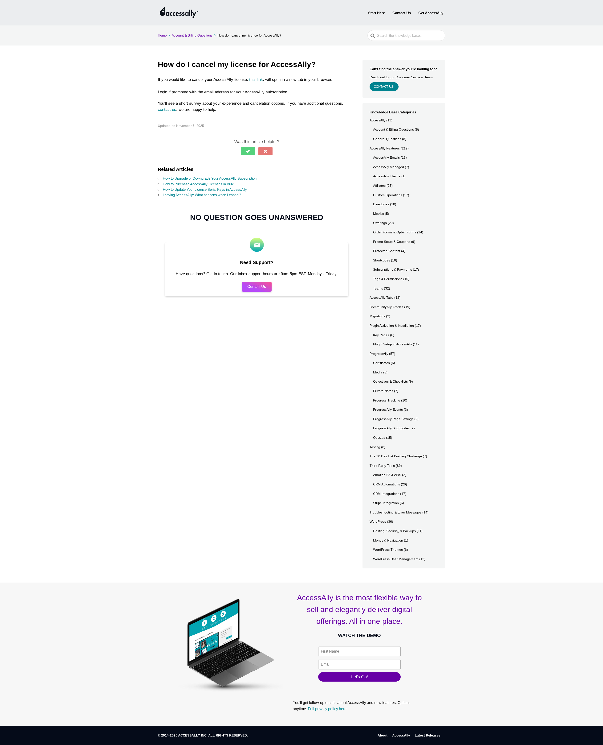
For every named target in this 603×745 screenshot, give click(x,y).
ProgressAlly (379, 354)
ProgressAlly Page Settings (393, 419)
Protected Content (386, 251)
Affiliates (379, 185)
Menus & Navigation (388, 540)
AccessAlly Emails (386, 157)
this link (256, 79)
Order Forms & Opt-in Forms (394, 232)
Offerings (380, 223)
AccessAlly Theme (386, 176)
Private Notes (383, 391)
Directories (381, 204)
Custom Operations (387, 195)
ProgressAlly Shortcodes (391, 428)
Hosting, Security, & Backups (394, 531)
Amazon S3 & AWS (387, 475)
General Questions (387, 139)
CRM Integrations (386, 494)
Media (377, 372)
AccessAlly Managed (388, 167)
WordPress (378, 521)
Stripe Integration (386, 503)
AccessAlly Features (385, 148)
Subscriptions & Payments (392, 269)
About (382, 735)
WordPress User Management (395, 559)
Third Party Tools (382, 466)
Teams (378, 288)
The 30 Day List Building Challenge (396, 456)
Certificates (381, 363)
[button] (248, 151)
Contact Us (401, 13)
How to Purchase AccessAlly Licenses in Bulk (198, 184)
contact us (167, 109)
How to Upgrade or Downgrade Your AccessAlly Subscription (210, 178)
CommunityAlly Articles (386, 307)
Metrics (378, 213)
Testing (375, 447)
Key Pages (381, 335)
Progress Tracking (386, 400)
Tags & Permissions (387, 279)
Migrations (377, 316)
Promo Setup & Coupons (391, 242)
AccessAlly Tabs (381, 297)
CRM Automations (386, 484)
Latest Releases (427, 735)
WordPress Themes (388, 549)
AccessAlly (377, 120)
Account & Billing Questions (393, 129)
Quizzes (379, 437)
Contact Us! (384, 86)
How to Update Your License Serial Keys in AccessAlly (205, 189)
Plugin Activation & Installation (392, 325)
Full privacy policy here (327, 709)
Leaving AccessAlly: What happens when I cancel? (202, 195)
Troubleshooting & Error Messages (395, 512)
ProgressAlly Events (388, 409)
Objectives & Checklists (390, 381)
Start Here (376, 13)
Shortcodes (381, 260)
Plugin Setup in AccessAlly (392, 344)
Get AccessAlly (430, 13)
